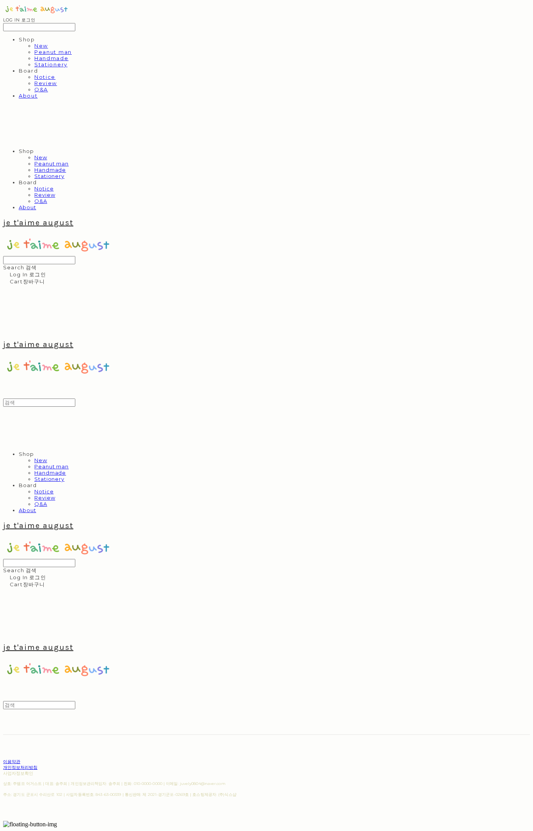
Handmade (51, 58)
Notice (44, 77)
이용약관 (11, 761)
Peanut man (53, 52)
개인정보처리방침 (20, 767)
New (41, 46)
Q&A (41, 89)
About (28, 96)
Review (45, 83)
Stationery (51, 64)
